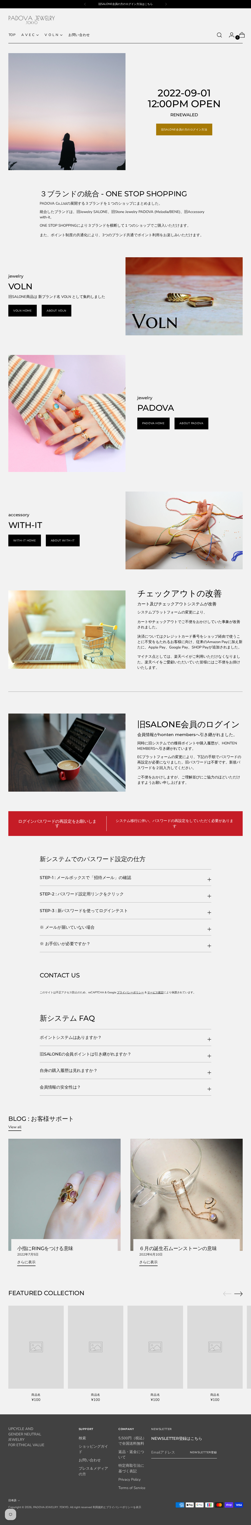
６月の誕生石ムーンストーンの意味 (178, 1248)
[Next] (166, 4)
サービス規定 (155, 992)
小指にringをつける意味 (45, 1248)
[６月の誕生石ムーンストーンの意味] (186, 1195)
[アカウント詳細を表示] (230, 35)
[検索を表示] (219, 35)
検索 (82, 1438)
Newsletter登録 (203, 1452)
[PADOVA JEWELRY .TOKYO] (31, 20)
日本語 (12, 1500)
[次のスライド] (238, 1294)
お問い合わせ (90, 1460)
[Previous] (85, 4)
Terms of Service (131, 1487)
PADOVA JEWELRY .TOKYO (50, 1507)
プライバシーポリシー (130, 992)
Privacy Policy (129, 1479)
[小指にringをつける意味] (64, 1195)
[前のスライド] (227, 1294)
